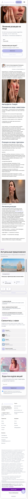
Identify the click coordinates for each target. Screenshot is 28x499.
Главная (2, 5)
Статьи (6, 5)
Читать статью (12, 54)
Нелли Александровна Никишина (14, 65)
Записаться (18, 2)
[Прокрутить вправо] (8, 288)
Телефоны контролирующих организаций (14, 470)
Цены (2, 421)
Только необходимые (13, 492)
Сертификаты (4, 435)
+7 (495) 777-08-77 (5, 413)
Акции (2, 423)
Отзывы (3, 427)
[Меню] (24, 2)
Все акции (13, 292)
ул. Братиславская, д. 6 (20, 69)
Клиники (16, 425)
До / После (3, 425)
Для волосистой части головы (18, 413)
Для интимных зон (18, 410)
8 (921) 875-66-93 (17, 461)
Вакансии (3, 443)
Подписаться (13, 388)
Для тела (16, 408)
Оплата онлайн (4, 437)
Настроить (13, 496)
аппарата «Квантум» (19, 211)
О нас (15, 421)
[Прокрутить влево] (3, 288)
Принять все (13, 489)
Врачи (15, 423)
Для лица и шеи (17, 406)
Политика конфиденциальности (5, 440)
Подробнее (11, 486)
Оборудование (17, 427)
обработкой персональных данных (10, 392)
